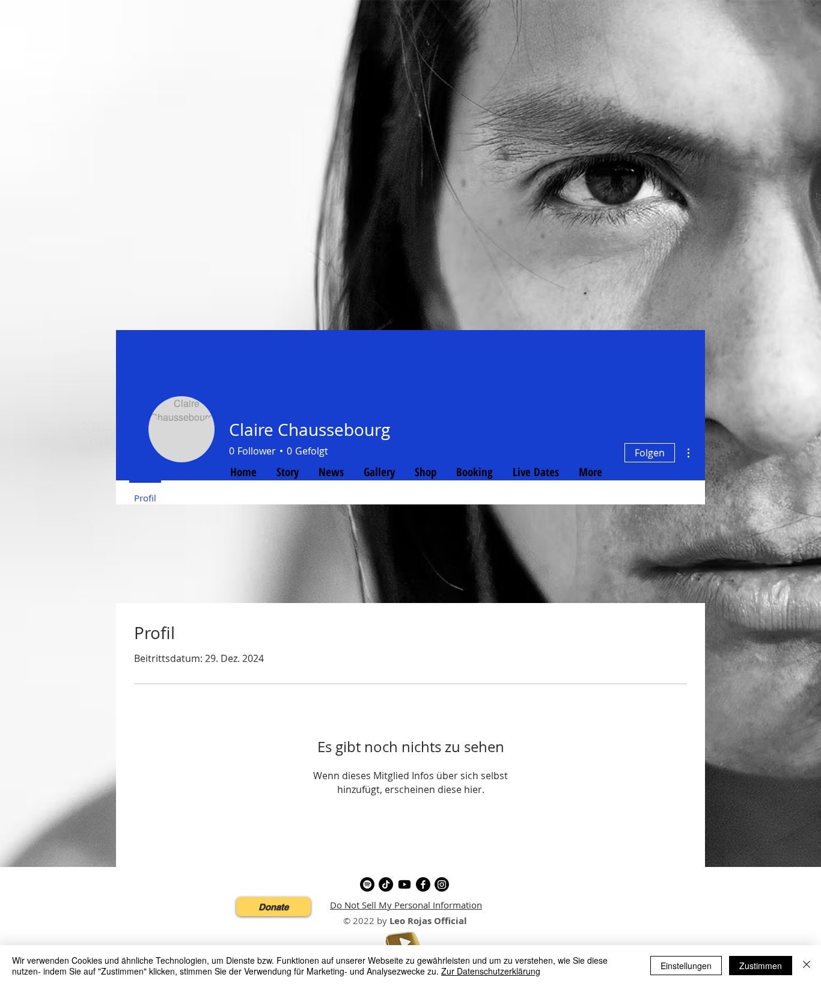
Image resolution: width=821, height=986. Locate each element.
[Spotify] (367, 884)
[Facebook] (423, 884)
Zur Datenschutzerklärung (490, 971)
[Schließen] (806, 965)
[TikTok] (386, 884)
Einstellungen (686, 966)
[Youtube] (404, 884)
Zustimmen (760, 966)
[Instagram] (442, 884)
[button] (273, 906)
